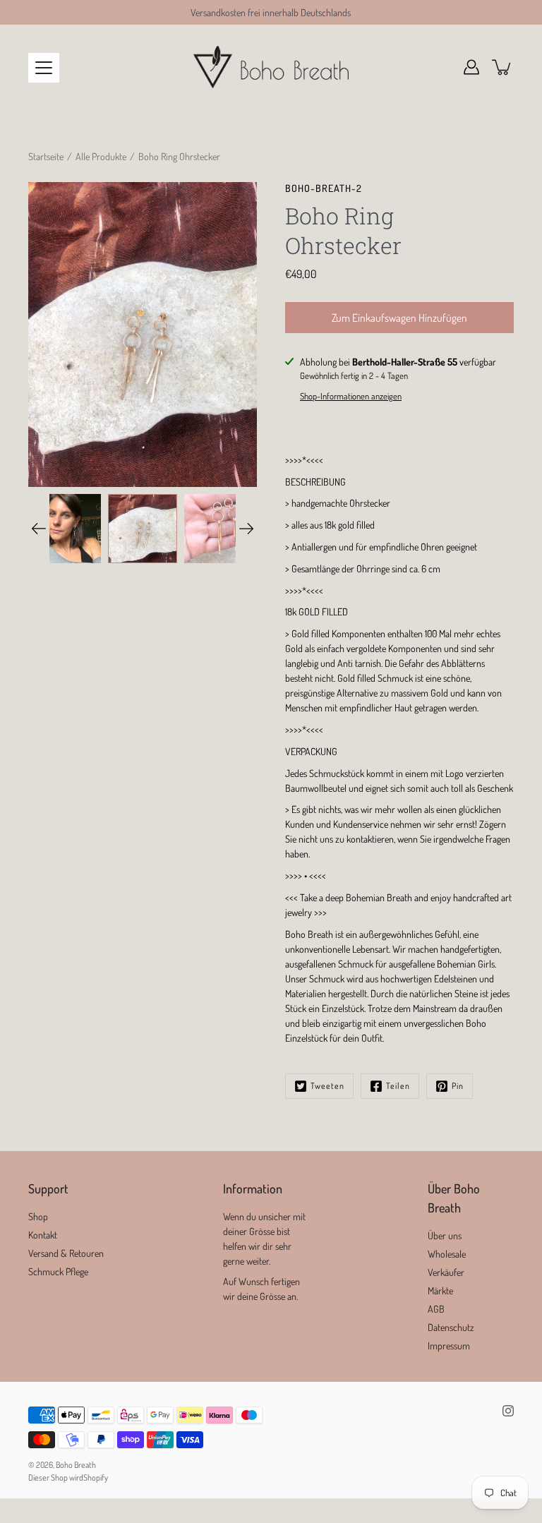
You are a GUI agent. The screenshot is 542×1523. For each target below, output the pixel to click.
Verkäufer (446, 1272)
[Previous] (38, 528)
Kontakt (42, 1235)
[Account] (471, 67)
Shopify (95, 1477)
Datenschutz (451, 1327)
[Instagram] (508, 1410)
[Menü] (43, 68)
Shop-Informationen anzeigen (351, 396)
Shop (38, 1216)
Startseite (46, 156)
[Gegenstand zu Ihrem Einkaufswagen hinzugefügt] (502, 67)
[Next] (246, 528)
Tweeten (327, 1085)
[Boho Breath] (271, 67)
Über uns (445, 1235)
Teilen (398, 1085)
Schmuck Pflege (58, 1271)
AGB (436, 1309)
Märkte (440, 1290)
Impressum (449, 1346)
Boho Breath (76, 1464)
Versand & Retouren (66, 1253)
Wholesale (447, 1254)
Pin (458, 1085)
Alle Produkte (101, 156)
